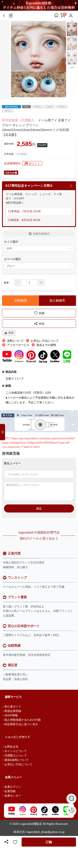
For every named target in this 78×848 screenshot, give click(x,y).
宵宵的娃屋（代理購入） (19, 120)
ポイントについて (15, 751)
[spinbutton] (29, 282)
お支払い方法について (18, 764)
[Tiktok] (44, 810)
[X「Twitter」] (55, 810)
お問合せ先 (11, 746)
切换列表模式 (41, 233)
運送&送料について (16, 760)
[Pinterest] (33, 810)
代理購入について (15, 755)
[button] (18, 282)
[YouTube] (11, 810)
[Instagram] (22, 810)
